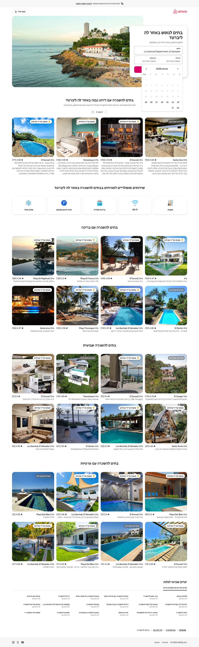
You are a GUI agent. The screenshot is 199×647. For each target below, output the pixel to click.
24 (173, 102)
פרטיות (165, 642)
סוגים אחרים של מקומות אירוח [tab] (175, 587)
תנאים (157, 642)
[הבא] (93, 112)
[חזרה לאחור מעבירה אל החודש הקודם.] (178, 69)
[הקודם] (106, 112)
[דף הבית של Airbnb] (180, 11)
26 (162, 102)
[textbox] (170, 61)
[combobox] (158, 51)
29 (146, 102)
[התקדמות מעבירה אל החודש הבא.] (146, 69)
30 (178, 108)
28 (151, 102)
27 (157, 102)
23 (178, 102)
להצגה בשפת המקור (84, 3)
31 (173, 108)
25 (167, 102)
